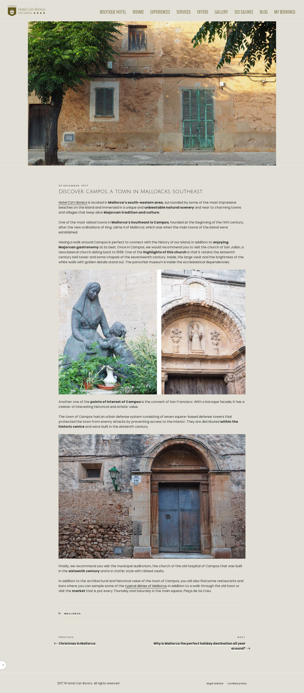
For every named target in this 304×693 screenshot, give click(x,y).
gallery (221, 12)
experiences (160, 12)
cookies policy (237, 683)
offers (202, 12)
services (184, 12)
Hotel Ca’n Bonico (73, 202)
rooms (138, 12)
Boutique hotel (113, 12)
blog (264, 12)
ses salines (244, 12)
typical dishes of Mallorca (145, 586)
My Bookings (284, 12)
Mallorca (72, 613)
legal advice (215, 683)
